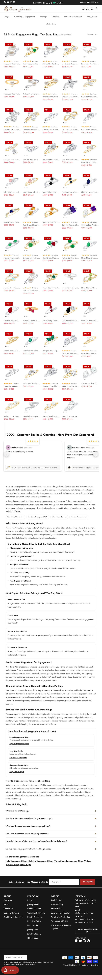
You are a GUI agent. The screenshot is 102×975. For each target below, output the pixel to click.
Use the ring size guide (18, 757)
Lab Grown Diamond (73, 16)
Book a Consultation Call (88, 930)
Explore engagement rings (19, 743)
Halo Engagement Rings (16, 861)
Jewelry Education (34, 917)
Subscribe (88, 882)
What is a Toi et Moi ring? (17, 810)
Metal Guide (32, 925)
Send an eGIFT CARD (60, 912)
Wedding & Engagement (24, 16)
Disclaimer (94, 965)
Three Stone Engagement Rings (68, 861)
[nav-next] (95, 454)
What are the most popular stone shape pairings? (28, 826)
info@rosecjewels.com (84, 913)
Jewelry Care (32, 929)
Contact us (8, 908)
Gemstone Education (36, 912)
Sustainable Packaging (60, 917)
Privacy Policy (83, 965)
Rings (7, 16)
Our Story (8, 900)
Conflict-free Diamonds (13, 917)
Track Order (56, 900)
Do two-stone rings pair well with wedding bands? (28, 848)
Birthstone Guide (34, 908)
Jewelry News (32, 904)
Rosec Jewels (14, 962)
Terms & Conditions (69, 965)
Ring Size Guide (34, 921)
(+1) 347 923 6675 (87, 900)
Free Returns (56, 908)
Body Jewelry (92, 16)
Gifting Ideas (32, 938)
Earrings (43, 16)
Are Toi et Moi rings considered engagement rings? (29, 818)
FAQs (6, 904)
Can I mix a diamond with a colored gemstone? (27, 833)
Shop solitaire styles (16, 771)
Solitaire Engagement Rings (40, 861)
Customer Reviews (11, 912)
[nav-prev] (6, 454)
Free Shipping (57, 904)
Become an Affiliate (59, 921)
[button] (83, 8)
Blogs (29, 900)
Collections (51, 24)
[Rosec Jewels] (18, 9)
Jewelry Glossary (34, 933)
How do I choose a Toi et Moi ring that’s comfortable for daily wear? (36, 841)
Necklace (55, 16)
